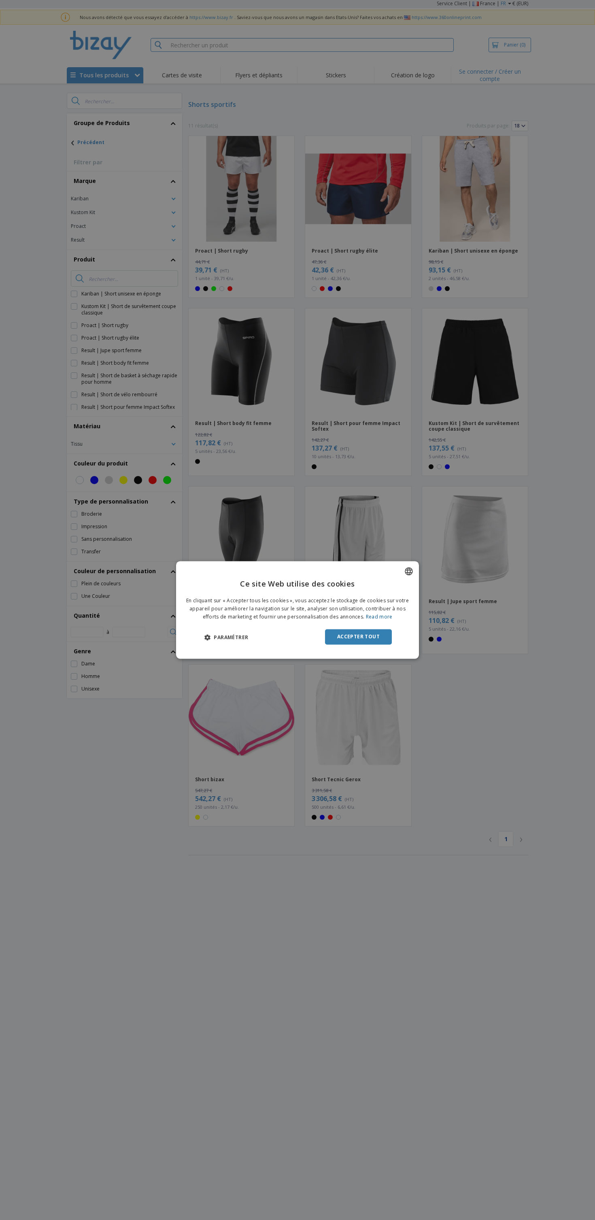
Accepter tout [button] (358, 636)
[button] (226, 637)
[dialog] (297, 610)
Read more (379, 616)
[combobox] (409, 571)
